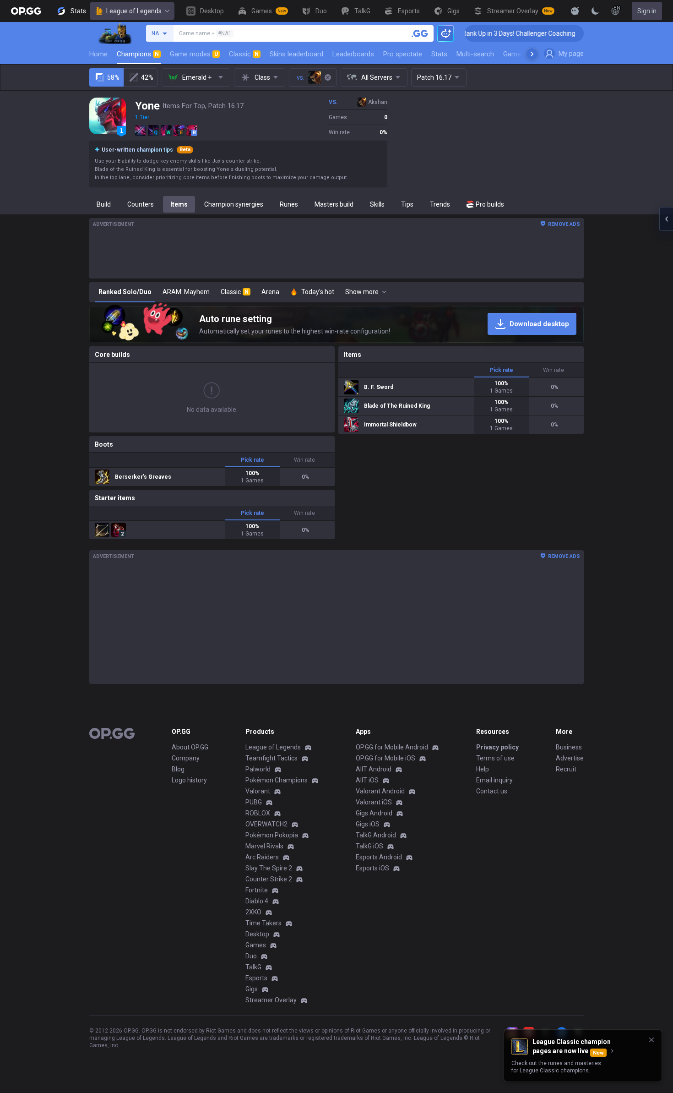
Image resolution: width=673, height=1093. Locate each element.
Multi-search (475, 54)
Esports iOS (372, 868)
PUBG (253, 802)
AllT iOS (367, 780)
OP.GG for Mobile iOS (385, 758)
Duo (251, 956)
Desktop (257, 934)
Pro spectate (402, 54)
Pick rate (252, 460)
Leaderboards (353, 54)
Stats (439, 54)
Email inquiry (494, 780)
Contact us (491, 791)
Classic (244, 54)
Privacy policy (497, 747)
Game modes (194, 54)
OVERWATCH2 (266, 824)
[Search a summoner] (420, 33)
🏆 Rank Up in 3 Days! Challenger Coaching (487, 33)
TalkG (253, 967)
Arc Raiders (262, 857)
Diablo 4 (256, 901)
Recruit (566, 769)
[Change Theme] (595, 11)
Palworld (258, 769)
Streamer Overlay (271, 1000)
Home (98, 54)
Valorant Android (380, 791)
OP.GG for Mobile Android (392, 747)
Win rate (304, 460)
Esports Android (379, 857)
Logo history (189, 780)
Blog (178, 769)
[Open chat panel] (666, 219)
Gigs (251, 989)
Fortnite (256, 890)
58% (113, 77)
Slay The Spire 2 (268, 868)
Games (255, 945)
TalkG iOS (369, 846)
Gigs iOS (368, 824)
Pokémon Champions (276, 780)
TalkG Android (376, 835)
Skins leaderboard (296, 54)
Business (569, 747)
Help (482, 769)
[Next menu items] (532, 54)
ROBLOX (257, 813)
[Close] (651, 1039)
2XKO (253, 912)
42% (147, 77)
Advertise (570, 758)
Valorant (257, 791)
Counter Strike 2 (268, 879)
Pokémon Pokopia (271, 835)
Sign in (647, 11)
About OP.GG (190, 747)
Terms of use (495, 758)
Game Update (523, 54)
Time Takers (263, 923)
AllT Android (373, 769)
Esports (256, 978)
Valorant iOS (374, 802)
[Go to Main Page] (26, 11)
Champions (138, 54)
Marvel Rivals (264, 846)
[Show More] (575, 11)
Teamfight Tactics (271, 758)
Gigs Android (374, 813)
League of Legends (134, 11)
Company (186, 758)
